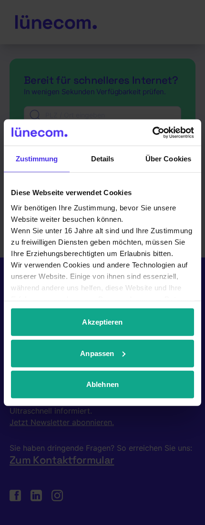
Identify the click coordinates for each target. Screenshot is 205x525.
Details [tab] (102, 159)
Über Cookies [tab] (168, 159)
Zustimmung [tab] (37, 159)
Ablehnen (102, 384)
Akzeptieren (102, 322)
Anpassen (97, 353)
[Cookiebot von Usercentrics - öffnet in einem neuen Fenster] (152, 132)
